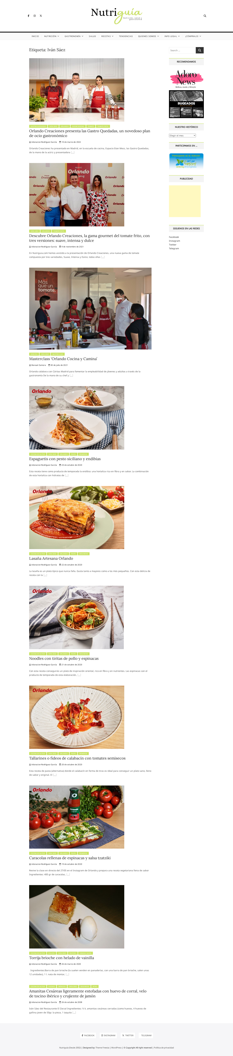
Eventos (34, 354)
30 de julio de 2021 (59, 365)
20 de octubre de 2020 (71, 764)
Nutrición (50, 36)
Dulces (52, 953)
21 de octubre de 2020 (71, 664)
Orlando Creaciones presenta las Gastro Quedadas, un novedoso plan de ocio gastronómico (89, 133)
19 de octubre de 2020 (71, 864)
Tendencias (126, 36)
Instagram (174, 240)
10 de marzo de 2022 (71, 142)
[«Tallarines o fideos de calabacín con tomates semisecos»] (55, 775)
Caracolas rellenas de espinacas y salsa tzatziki (70, 857)
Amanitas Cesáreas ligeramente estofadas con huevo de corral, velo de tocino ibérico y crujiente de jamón (87, 993)
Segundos (83, 554)
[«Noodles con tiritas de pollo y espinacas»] (79, 675)
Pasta (73, 454)
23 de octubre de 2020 (71, 465)
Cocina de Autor (38, 454)
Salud (92, 36)
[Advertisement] (185, 201)
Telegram (174, 248)
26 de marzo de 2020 (71, 964)
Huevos (52, 986)
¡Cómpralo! (191, 36)
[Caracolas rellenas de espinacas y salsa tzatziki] (76, 787)
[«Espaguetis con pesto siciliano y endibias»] (66, 475)
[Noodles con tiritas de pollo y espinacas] (76, 587)
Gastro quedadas (38, 126)
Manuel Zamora (38, 365)
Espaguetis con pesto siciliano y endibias (65, 458)
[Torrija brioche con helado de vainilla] (76, 886)
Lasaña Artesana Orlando (51, 558)
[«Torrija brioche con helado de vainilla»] (67, 974)
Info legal (171, 36)
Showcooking (78, 126)
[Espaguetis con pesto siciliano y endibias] (76, 387)
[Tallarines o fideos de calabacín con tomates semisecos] (76, 687)
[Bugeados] (186, 91)
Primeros (83, 454)
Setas (95, 986)
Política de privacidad (164, 1047)
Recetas (106, 36)
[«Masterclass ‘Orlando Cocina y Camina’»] (71, 375)
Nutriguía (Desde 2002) (70, 1047)
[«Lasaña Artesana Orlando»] (45, 575)
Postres (73, 953)
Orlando (65, 126)
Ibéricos (61, 986)
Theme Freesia (102, 1047)
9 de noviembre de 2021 (72, 246)
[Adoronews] (186, 70)
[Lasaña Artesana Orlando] (76, 487)
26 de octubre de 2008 (71, 1002)
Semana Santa (85, 953)
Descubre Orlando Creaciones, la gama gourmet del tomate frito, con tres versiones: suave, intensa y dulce (89, 238)
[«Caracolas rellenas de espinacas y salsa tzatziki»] (68, 874)
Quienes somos (147, 36)
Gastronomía (73, 36)
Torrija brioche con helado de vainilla (61, 957)
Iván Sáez (53, 126)
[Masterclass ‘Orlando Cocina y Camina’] (90, 269)
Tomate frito (102, 126)
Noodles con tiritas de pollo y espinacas (64, 658)
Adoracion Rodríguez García (44, 142)
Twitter (172, 244)
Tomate (91, 126)
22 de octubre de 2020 (71, 564)
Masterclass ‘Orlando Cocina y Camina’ (63, 358)
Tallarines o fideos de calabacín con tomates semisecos (77, 758)
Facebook (174, 236)
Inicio (35, 36)
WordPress (116, 1047)
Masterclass (57, 354)
